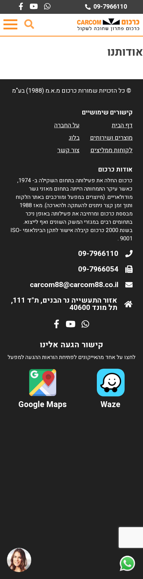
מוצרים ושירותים (111, 138)
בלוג (74, 138)
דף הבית (122, 125)
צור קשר (68, 150)
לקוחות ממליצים (111, 150)
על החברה (66, 125)
